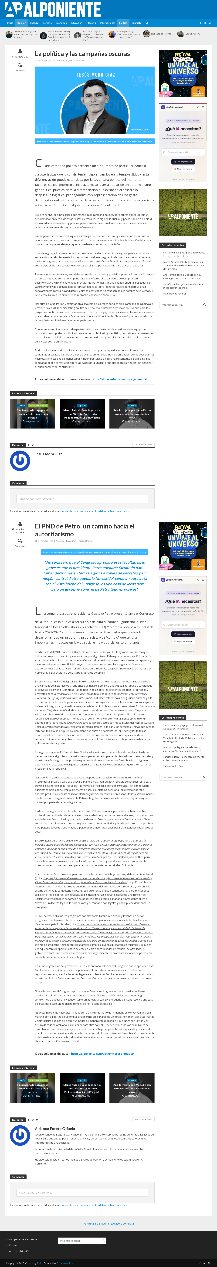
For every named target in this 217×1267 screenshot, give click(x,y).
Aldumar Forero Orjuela (20, 531)
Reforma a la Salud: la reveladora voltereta (108, 1223)
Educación (76, 22)
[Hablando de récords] (146, 33)
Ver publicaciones (143, 444)
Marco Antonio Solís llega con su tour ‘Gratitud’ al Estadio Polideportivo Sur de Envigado (60, 35)
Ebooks (13, 1245)
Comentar (20, 70)
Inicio (10, 22)
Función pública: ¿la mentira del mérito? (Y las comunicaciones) (128, 34)
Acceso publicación (19, 1251)
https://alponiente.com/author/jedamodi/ (119, 379)
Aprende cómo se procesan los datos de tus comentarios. (96, 511)
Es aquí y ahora (193, 33)
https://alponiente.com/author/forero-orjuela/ (102, 1053)
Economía (61, 22)
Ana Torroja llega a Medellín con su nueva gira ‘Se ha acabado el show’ (92, 35)
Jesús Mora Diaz (20, 56)
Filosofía (91, 22)
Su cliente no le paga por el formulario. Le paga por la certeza (25, 34)
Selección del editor (38, 405)
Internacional (107, 22)
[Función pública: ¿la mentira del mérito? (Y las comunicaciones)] (111, 34)
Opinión (21, 22)
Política (123, 22)
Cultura (34, 22)
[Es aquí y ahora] (180, 33)
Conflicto (137, 22)
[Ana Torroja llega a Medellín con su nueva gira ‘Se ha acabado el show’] (77, 35)
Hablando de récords (161, 33)
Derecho (47, 22)
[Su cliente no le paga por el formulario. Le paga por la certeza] (8, 34)
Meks (40, 1263)
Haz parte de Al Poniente (23, 1239)
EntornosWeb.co (65, 1263)
